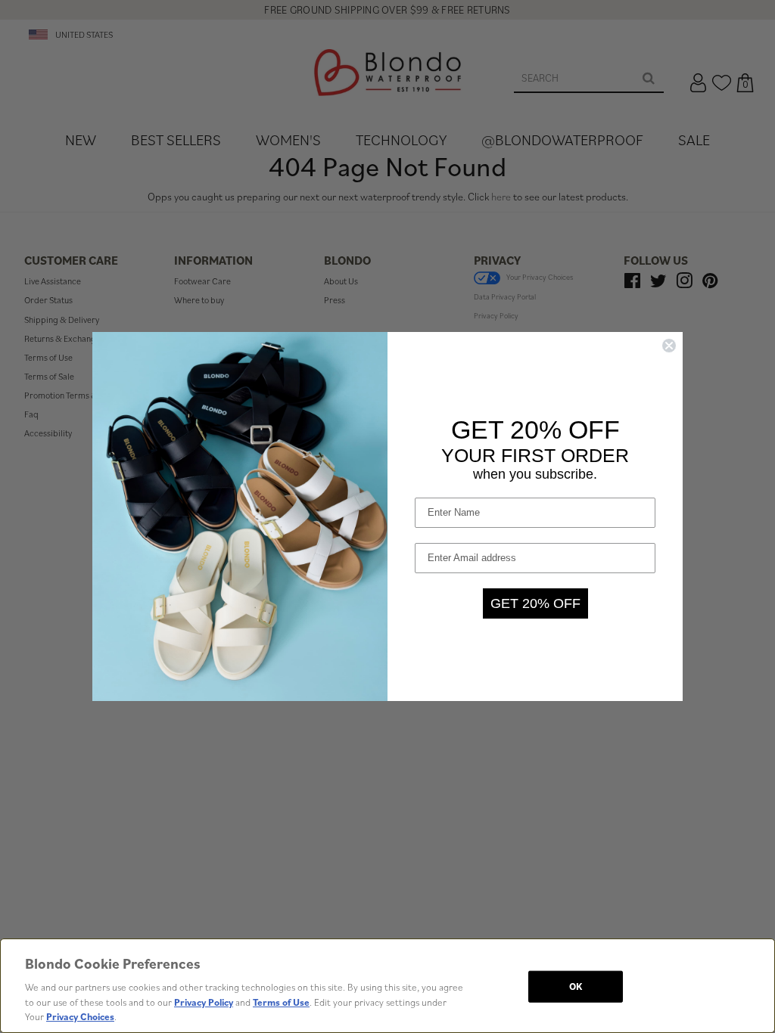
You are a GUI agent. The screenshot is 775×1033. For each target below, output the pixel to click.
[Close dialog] (669, 345)
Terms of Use (281, 1002)
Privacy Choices (80, 1016)
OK (575, 986)
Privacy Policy (203, 1002)
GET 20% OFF (535, 603)
